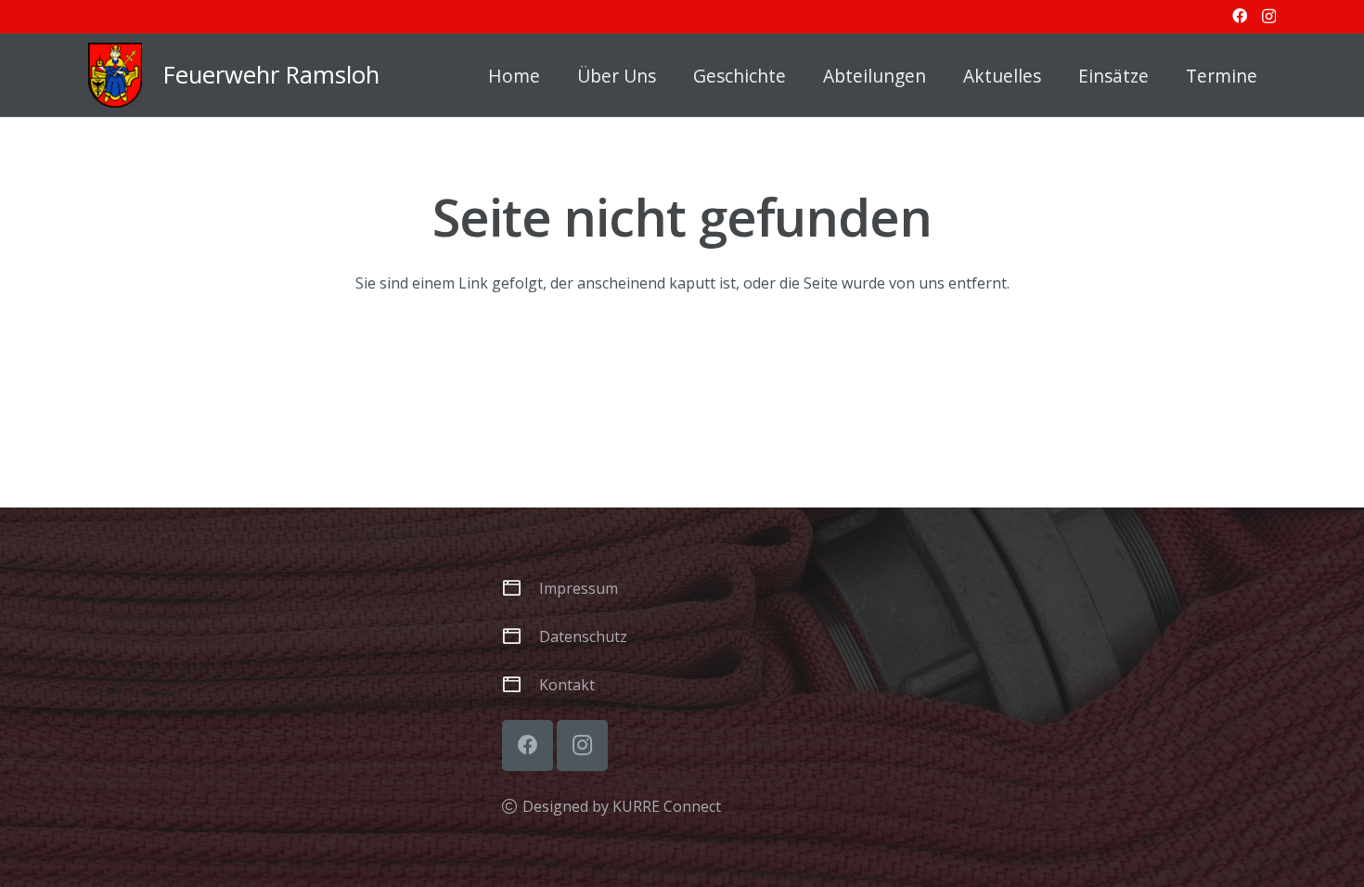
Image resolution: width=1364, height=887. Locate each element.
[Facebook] (1239, 15)
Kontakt (567, 685)
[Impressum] (520, 588)
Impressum (578, 588)
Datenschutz (583, 636)
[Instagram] (1269, 16)
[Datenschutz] (520, 636)
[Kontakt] (520, 684)
